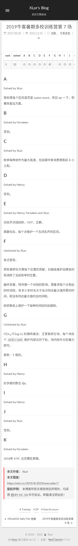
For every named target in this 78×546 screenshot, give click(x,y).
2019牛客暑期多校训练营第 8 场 (57, 521)
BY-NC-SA (21, 494)
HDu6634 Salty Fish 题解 (21, 519)
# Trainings (25, 510)
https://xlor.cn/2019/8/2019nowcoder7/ (33, 483)
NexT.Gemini (55, 540)
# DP (36, 510)
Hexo (14, 540)
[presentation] (70, 160)
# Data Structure (49, 510)
